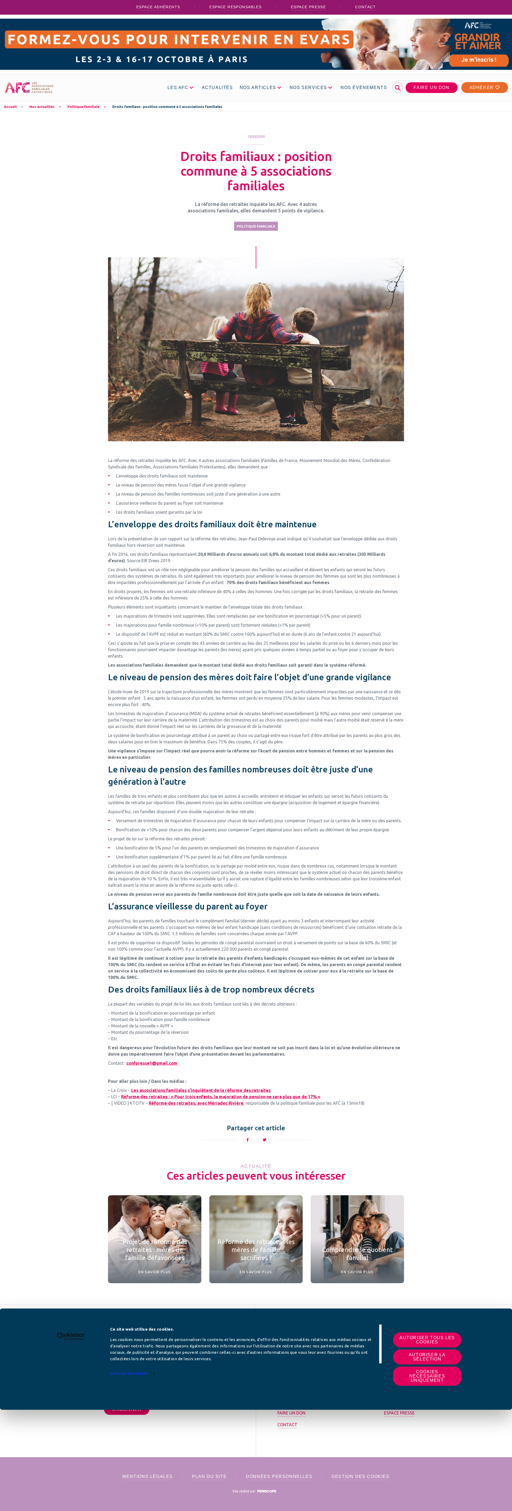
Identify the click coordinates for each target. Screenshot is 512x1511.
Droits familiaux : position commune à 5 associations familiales (167, 106)
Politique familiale (83, 106)
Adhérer (482, 87)
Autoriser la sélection (427, 1356)
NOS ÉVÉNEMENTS (364, 87)
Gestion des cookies (360, 1476)
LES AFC (177, 87)
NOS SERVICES (308, 87)
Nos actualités (42, 106)
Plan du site (209, 1476)
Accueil (10, 106)
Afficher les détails (129, 1373)
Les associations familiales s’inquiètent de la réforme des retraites (201, 1090)
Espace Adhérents (158, 7)
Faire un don (431, 87)
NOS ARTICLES (258, 87)
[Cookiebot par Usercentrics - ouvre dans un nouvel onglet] (70, 1336)
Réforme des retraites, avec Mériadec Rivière (196, 1103)
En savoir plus (154, 1272)
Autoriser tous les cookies (427, 1339)
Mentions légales (147, 1476)
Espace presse (308, 7)
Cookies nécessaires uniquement (427, 1376)
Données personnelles (279, 1476)
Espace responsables (235, 7)
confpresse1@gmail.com (151, 1063)
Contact (365, 7)
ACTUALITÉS (217, 87)
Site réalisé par (244, 1491)
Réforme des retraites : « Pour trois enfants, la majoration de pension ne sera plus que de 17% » (221, 1096)
